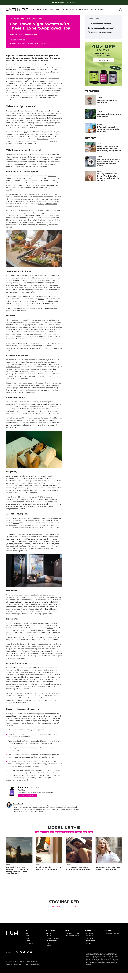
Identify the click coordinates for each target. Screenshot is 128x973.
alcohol (16, 523)
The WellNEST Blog (72, 933)
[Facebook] (21, 952)
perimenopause (68, 832)
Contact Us (89, 935)
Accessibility (35, 964)
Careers (48, 945)
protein (41, 299)
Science (73, 10)
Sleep (40, 19)
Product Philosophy (52, 938)
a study (50, 628)
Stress (90, 832)
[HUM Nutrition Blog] (64, 2)
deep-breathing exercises (35, 425)
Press (47, 943)
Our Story (49, 933)
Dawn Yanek (17, 35)
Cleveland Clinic (26, 644)
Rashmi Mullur (42, 139)
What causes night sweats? (102, 28)
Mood (28, 940)
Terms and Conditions (13, 964)
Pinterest (32, 43)
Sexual (34, 19)
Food (58, 10)
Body (45, 10)
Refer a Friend (90, 940)
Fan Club (37, 218)
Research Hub (97, 10)
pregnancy (78, 832)
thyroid (13, 360)
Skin (32, 10)
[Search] (120, 9)
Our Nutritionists (51, 940)
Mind (52, 10)
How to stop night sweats (101, 32)
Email (41, 43)
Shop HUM (83, 10)
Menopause (58, 832)
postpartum (10, 483)
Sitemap (88, 943)
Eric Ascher (28, 120)
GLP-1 (65, 10)
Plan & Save (89, 938)
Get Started (30, 943)
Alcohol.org (12, 525)
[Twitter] (28, 952)
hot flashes (52, 176)
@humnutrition (58, 906)
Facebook (22, 43)
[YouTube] (31, 952)
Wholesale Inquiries (112, 933)
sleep (49, 67)
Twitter (13, 43)
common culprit (48, 602)
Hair (38, 10)
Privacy (26, 964)
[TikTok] (24, 952)
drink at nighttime (38, 548)
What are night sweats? (101, 24)
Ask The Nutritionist (72, 935)
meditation (17, 425)
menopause (36, 181)
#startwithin (71, 906)
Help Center (89, 933)
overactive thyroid (13, 367)
